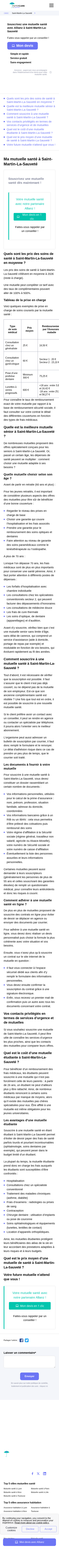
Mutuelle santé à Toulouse (14, 1496)
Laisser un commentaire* (20, 1352)
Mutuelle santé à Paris (40, 1489)
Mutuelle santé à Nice (12, 1492)
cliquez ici (44, 1386)
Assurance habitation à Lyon (15, 1508)
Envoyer (29, 1376)
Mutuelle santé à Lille (40, 1492)
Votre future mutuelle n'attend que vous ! (31, 144)
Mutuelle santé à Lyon (13, 1489)
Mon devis (24, 46)
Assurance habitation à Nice (15, 1511)
